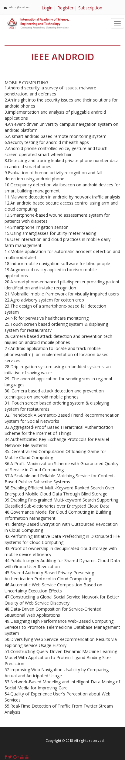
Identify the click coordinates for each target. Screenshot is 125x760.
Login (47, 8)
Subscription (90, 8)
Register (65, 8)
